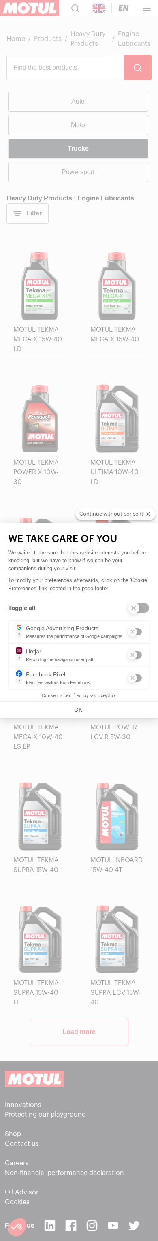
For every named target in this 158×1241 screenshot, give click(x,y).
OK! (79, 709)
